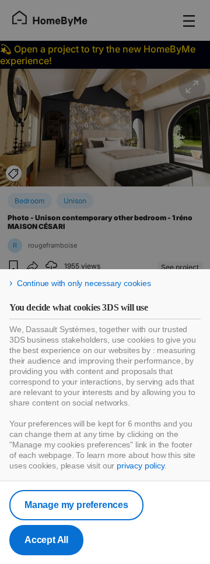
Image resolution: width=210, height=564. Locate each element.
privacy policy (140, 465)
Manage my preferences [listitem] (76, 505)
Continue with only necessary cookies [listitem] (84, 283)
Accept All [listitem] (46, 540)
